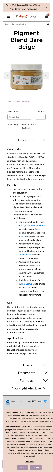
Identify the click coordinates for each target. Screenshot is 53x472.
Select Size (12, 111)
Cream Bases (25, 254)
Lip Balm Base (29, 283)
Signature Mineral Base (33, 225)
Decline (36, 467)
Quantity (40, 111)
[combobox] (26, 24)
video (25, 236)
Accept (23, 467)
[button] (7, 75)
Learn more (29, 461)
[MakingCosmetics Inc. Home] (25, 16)
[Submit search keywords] (48, 24)
